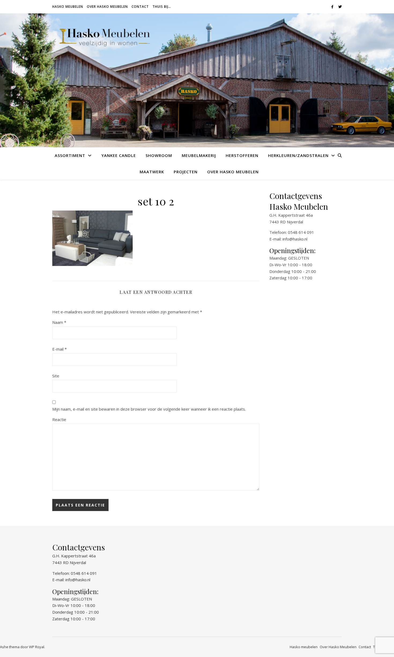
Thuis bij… (162, 6)
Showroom (159, 155)
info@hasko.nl (295, 239)
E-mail (59, 349)
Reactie (59, 419)
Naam (59, 322)
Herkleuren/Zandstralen (298, 155)
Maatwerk (152, 171)
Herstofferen (242, 155)
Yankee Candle (118, 155)
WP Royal (36, 646)
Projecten (186, 171)
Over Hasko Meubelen (107, 6)
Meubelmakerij (199, 155)
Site (55, 375)
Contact (140, 6)
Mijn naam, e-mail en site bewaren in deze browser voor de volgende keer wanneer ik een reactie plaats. (149, 409)
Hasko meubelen (67, 6)
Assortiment (70, 155)
